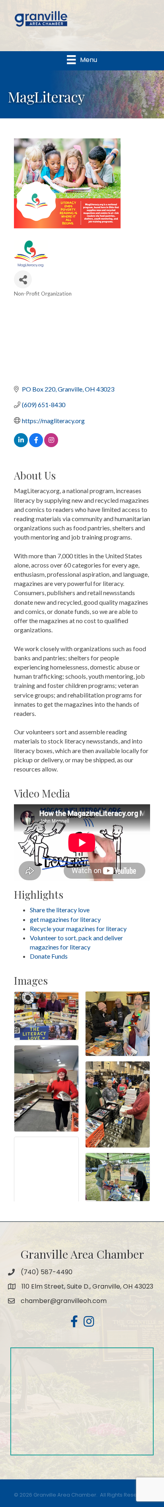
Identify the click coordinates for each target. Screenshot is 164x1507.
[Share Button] (23, 279)
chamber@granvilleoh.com (64, 1300)
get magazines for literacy (65, 919)
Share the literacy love (60, 909)
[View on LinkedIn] (21, 444)
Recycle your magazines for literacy (78, 928)
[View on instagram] (51, 444)
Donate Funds (49, 956)
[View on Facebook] (36, 444)
